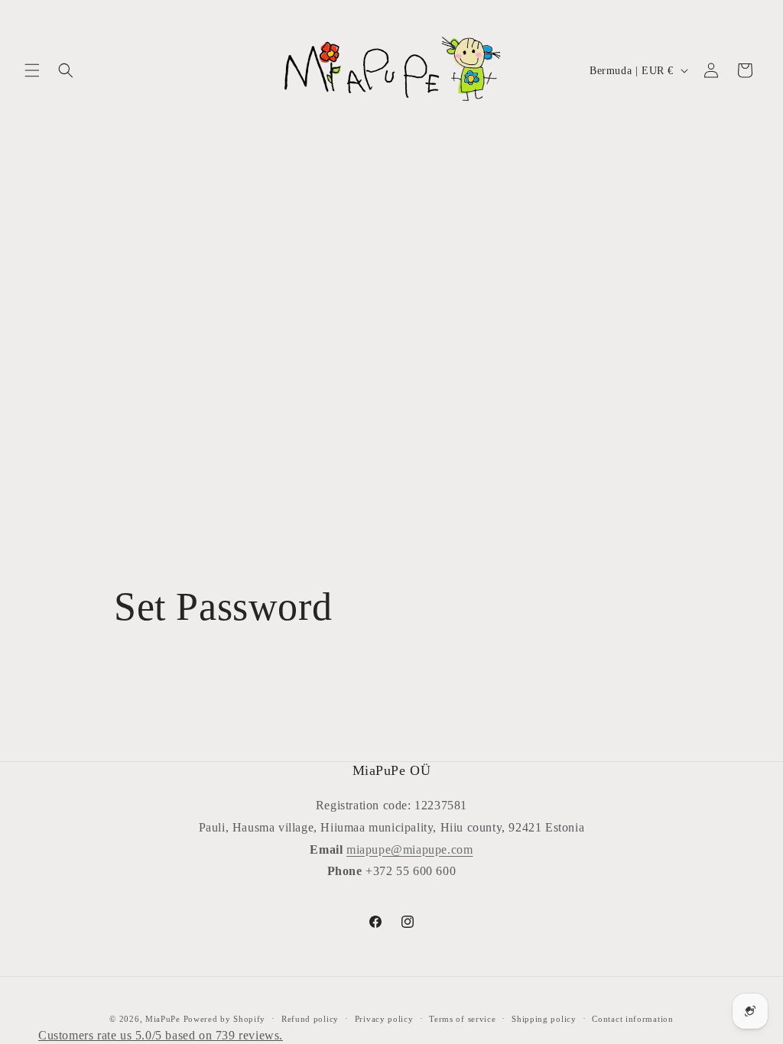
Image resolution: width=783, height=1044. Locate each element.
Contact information (632, 1018)
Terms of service (462, 1018)
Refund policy (310, 1018)
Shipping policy (544, 1018)
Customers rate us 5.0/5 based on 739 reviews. (160, 1035)
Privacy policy (384, 1018)
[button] (32, 70)
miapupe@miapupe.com (409, 849)
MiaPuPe (162, 1018)
